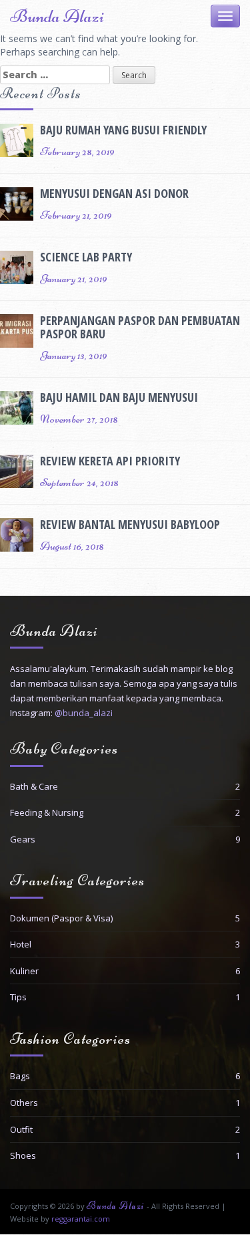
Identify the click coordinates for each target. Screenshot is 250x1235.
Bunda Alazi (57, 16)
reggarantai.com (80, 1219)
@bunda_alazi (84, 713)
